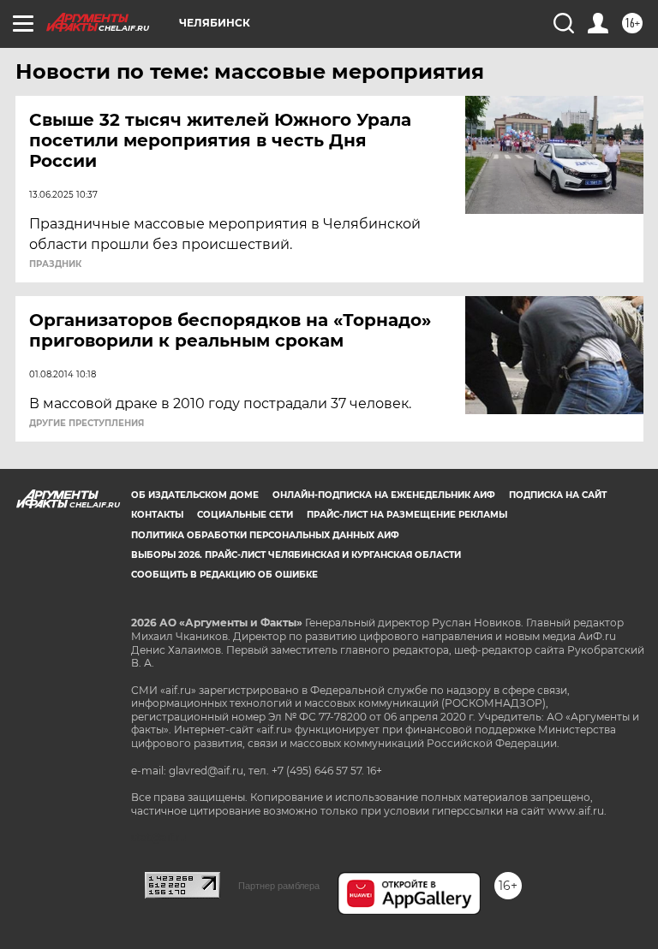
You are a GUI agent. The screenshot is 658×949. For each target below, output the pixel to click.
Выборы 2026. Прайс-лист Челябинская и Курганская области (296, 555)
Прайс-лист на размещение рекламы (407, 514)
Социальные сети (245, 514)
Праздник (55, 264)
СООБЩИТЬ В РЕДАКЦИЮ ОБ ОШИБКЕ (224, 574)
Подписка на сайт (558, 495)
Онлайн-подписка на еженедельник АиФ (383, 495)
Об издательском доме (195, 495)
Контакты (157, 514)
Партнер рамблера (279, 886)
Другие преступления (86, 423)
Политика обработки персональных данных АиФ (265, 535)
